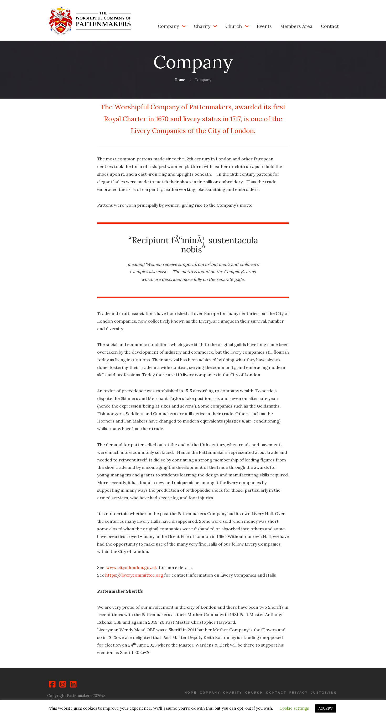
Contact (330, 26)
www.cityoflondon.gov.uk (131, 567)
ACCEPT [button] (326, 708)
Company (168, 26)
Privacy (298, 692)
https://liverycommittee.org (134, 575)
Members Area (296, 26)
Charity (202, 26)
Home (180, 80)
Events (264, 26)
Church (233, 26)
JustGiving (324, 692)
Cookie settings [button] (294, 708)
